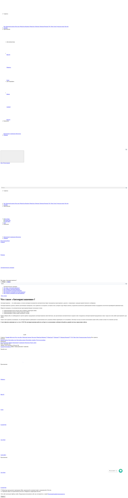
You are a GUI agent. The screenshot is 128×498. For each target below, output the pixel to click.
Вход (2, 163)
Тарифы (6, 27)
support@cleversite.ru (6, 346)
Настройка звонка (21, 340)
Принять (3, 496)
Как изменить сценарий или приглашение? (14, 292)
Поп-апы (17, 203)
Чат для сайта (18, 337)
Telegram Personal (44, 203)
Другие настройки (40, 340)
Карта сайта (33, 342)
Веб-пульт (12, 337)
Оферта (10, 342)
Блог (5, 223)
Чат (5, 203)
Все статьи (4, 295)
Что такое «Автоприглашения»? (12, 288)
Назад (3, 281)
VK (50, 203)
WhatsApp (32, 203)
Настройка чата (12, 340)
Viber (52, 203)
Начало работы (4, 340)
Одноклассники (60, 203)
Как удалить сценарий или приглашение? (14, 293)
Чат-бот (67, 203)
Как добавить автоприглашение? (12, 289)
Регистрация (6, 163)
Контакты (18, 237)
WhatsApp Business (25, 203)
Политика (5, 342)
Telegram (37, 203)
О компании (12, 237)
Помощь (6, 135)
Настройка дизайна (31, 340)
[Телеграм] (34, 361)
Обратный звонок (10, 203)
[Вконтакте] (12, 361)
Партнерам (6, 237)
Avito (54, 203)
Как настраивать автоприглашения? (13, 290)
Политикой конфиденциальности (56, 494)
